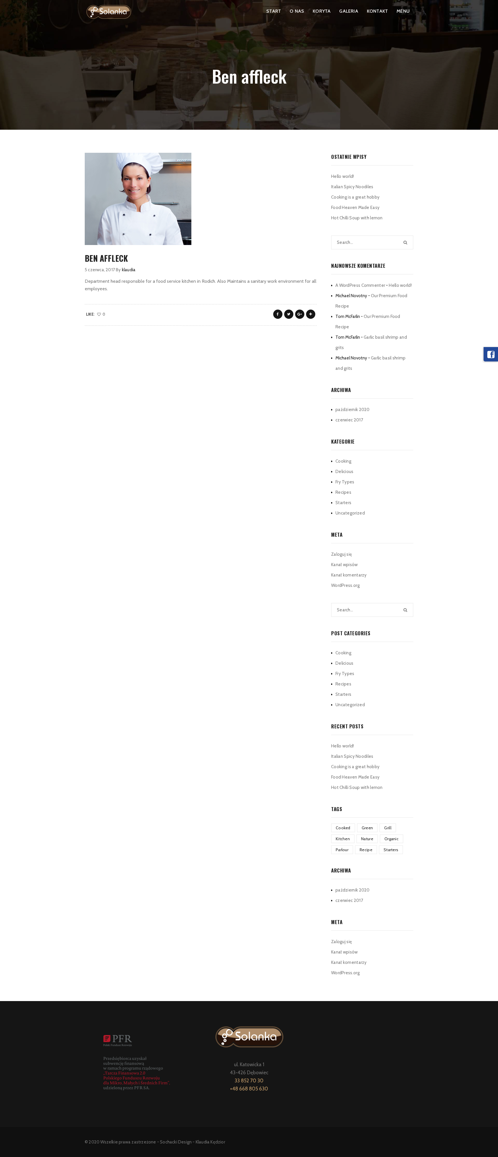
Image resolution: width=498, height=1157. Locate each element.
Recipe (366, 849)
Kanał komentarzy (349, 575)
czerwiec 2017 (349, 420)
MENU (403, 11)
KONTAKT (377, 11)
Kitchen (343, 838)
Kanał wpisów (344, 564)
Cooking (343, 461)
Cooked (343, 827)
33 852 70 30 (249, 1080)
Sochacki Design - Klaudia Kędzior (192, 1142)
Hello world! (342, 176)
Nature (367, 838)
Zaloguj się (341, 554)
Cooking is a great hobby (355, 197)
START (273, 11)
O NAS (297, 11)
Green (367, 827)
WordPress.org (345, 585)
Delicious (344, 471)
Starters (343, 502)
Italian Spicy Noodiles (352, 186)
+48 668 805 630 (249, 1089)
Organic (391, 838)
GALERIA (348, 11)
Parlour (342, 849)
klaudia (128, 269)
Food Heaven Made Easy (355, 207)
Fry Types (344, 482)
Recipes (343, 492)
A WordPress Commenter (360, 285)
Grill (387, 827)
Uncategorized (350, 513)
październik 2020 (352, 409)
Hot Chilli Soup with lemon (357, 218)
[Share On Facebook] (277, 314)
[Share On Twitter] (288, 314)
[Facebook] (491, 354)
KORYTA (322, 11)
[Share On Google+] (299, 314)
